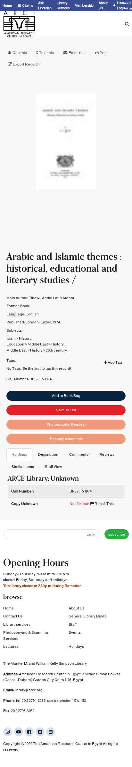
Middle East (38, 344)
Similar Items (23, 466)
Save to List (66, 410)
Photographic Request (66, 424)
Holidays (76, 646)
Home (8, 608)
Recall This (104, 503)
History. (25, 338)
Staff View (53, 466)
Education (15, 344)
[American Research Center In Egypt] (19, 24)
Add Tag (114, 362)
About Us (77, 608)
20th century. (57, 350)
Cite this (19, 52)
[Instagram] (7, 731)
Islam (11, 338)
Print (104, 52)
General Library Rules (87, 616)
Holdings (19, 454)
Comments (78, 454)
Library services (16, 624)
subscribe (116, 534)
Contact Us (13, 616)
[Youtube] (18, 731)
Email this (77, 52)
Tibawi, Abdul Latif (45, 298)
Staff (73, 624)
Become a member (66, 439)
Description (48, 454)
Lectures (11, 646)
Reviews (106, 454)
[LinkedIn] (50, 731)
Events (75, 632)
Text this (46, 52)
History (36, 350)
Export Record (25, 64)
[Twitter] (40, 731)
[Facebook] (29, 731)
